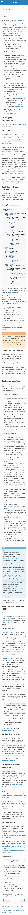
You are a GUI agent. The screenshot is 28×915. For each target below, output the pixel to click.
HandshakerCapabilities (14, 803)
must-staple (22, 668)
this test (22, 814)
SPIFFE (24, 369)
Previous (6, 900)
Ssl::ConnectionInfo (7, 792)
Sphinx (9, 910)
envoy (15, 2)
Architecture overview (19, 8)
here (22, 896)
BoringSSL (23, 124)
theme (17, 910)
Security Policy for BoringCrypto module (13, 171)
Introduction (8, 8)
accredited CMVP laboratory (15, 173)
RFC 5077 (19, 83)
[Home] (2, 8)
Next (22, 900)
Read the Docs (8, 912)
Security (5, 10)
